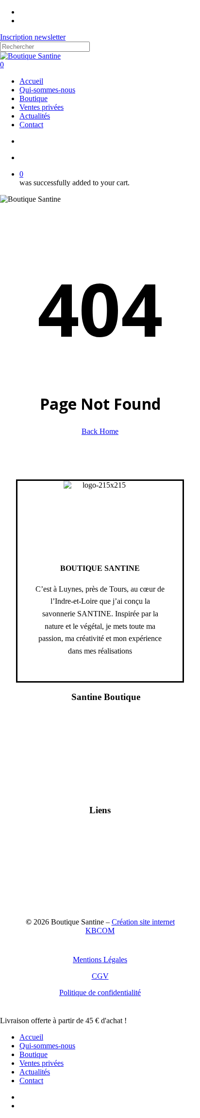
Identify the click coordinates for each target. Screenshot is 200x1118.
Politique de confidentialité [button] (100, 992)
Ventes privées (41, 1063)
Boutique (33, 1054)
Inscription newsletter (33, 37)
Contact (31, 1080)
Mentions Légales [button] (100, 959)
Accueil (31, 1037)
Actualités (34, 1072)
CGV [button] (100, 976)
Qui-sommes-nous (47, 1046)
